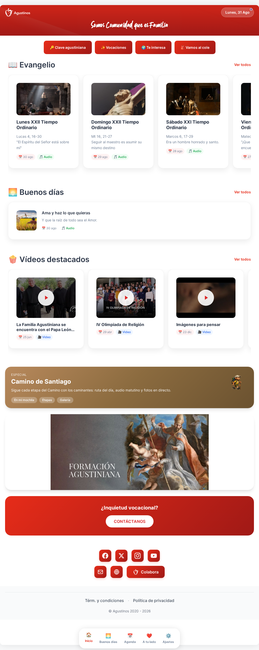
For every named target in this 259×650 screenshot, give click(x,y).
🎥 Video (44, 337)
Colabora (150, 571)
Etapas (47, 400)
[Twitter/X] (121, 556)
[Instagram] (138, 556)
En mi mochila (24, 400)
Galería (65, 400)
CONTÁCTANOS (129, 521)
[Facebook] (105, 556)
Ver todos (242, 64)
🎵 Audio (45, 157)
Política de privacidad (153, 600)
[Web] (117, 572)
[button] (129, 383)
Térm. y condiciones (104, 600)
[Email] (100, 572)
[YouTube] (154, 556)
